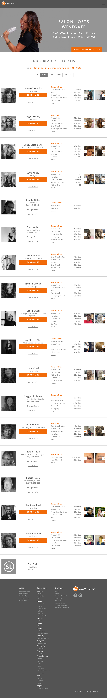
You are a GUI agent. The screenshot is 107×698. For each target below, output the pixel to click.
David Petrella (33, 255)
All (37, 75)
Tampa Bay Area (43, 616)
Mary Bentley (32, 424)
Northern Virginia (43, 688)
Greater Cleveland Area (44, 671)
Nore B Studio (33, 451)
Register (57, 593)
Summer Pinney (33, 533)
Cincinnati (41, 673)
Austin (40, 678)
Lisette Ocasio (33, 368)
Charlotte (40, 661)
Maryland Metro (42, 643)
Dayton (40, 666)
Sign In (57, 591)
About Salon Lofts (24, 591)
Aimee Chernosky (33, 88)
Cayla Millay (33, 173)
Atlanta (40, 621)
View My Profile (33, 102)
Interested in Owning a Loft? (86, 50)
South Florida (42, 608)
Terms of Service (24, 598)
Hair (44, 75)
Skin (59, 75)
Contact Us (58, 598)
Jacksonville (41, 604)
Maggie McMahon (33, 396)
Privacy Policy (23, 600)
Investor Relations (24, 593)
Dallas (39, 683)
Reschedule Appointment (62, 607)
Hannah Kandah (33, 283)
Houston (40, 680)
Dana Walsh (33, 227)
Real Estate (58, 600)
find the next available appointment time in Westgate (55, 68)
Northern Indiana (43, 633)
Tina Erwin (33, 564)
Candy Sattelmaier (33, 144)
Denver (40, 599)
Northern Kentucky (43, 638)
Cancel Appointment (61, 605)
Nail (51, 75)
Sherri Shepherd (33, 505)
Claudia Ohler (33, 200)
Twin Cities (41, 648)
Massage (68, 75)
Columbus (41, 668)
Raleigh (40, 658)
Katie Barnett (32, 311)
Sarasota (40, 613)
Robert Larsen (33, 478)
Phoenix (40, 594)
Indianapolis (41, 631)
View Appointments (60, 603)
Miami (40, 606)
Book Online (33, 95)
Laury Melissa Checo (33, 340)
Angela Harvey (33, 116)
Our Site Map (23, 596)
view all (53, 103)
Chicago (40, 626)
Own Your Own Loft (61, 596)
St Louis (40, 653)
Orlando (40, 611)
